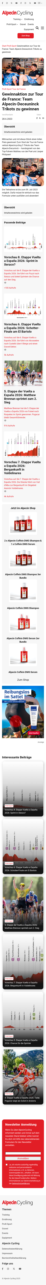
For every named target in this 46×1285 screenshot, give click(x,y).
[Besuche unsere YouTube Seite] (16, 3)
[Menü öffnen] (42, 28)
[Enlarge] (40, 61)
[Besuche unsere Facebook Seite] (2, 3)
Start (4, 46)
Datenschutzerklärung (21, 1183)
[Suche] (37, 28)
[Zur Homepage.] (17, 13)
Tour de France (19, 89)
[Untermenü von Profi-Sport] (17, 24)
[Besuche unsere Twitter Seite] (11, 3)
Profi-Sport (11, 46)
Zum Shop (26, 36)
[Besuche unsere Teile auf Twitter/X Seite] (40, 118)
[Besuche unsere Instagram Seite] (7, 3)
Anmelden (23, 1158)
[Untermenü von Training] (21, 19)
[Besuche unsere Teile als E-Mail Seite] (43, 118)
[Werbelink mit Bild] (23, 737)
